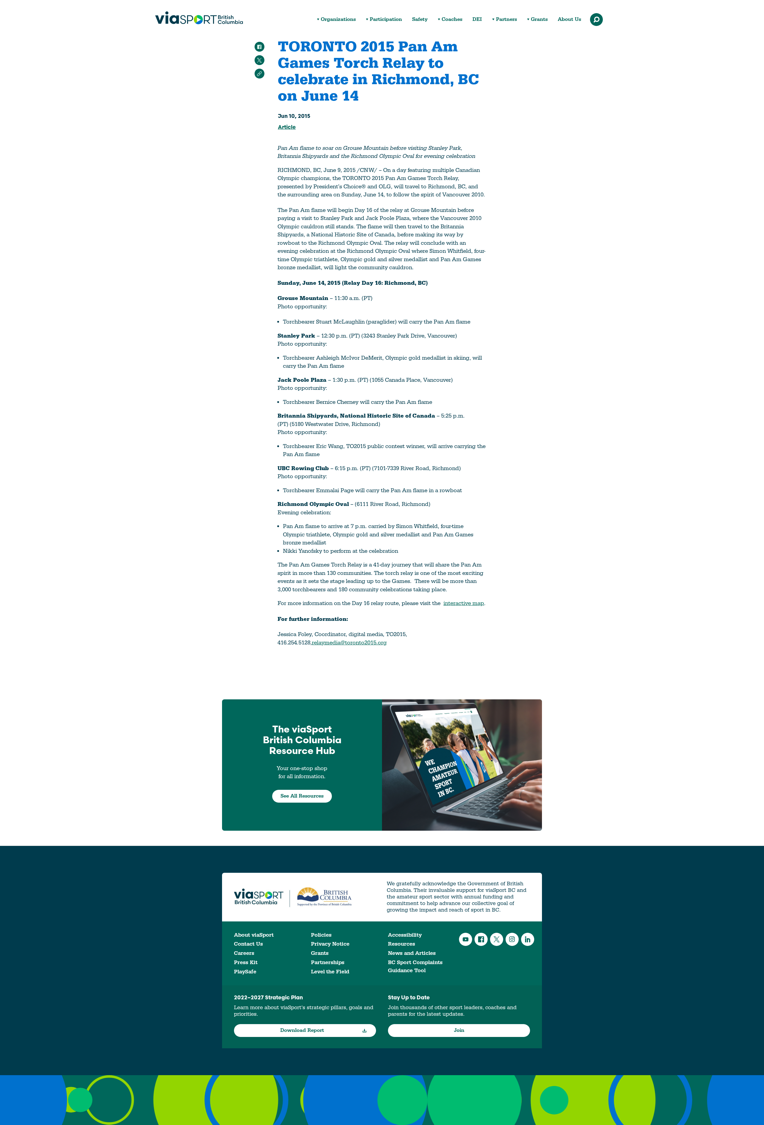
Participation (386, 19)
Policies (321, 935)
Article (287, 127)
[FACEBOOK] (259, 47)
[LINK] (259, 74)
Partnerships (327, 962)
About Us (569, 19)
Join (459, 1030)
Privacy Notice (330, 944)
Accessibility (405, 935)
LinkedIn (527, 939)
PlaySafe (245, 971)
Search (596, 19)
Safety (420, 19)
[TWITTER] (259, 60)
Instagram (512, 939)
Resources (401, 944)
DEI (477, 19)
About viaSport (254, 935)
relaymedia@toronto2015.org (349, 642)
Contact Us (248, 944)
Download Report (302, 1030)
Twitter (496, 939)
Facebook (481, 939)
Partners (506, 19)
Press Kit (246, 962)
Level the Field (330, 971)
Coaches (452, 19)
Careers (244, 953)
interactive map (463, 603)
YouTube (465, 939)
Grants (539, 19)
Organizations (338, 19)
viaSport (199, 17)
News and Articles (412, 953)
